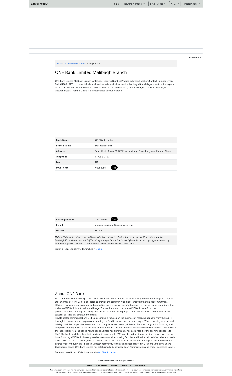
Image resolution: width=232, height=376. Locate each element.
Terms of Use (140, 365)
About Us (114, 365)
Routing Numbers (133, 3)
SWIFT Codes (157, 3)
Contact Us (126, 365)
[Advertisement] (116, 27)
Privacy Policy (101, 365)
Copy (114, 167)
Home (59, 63)
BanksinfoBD (39, 4)
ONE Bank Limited (71, 63)
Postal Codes (191, 3)
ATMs (174, 3)
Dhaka (82, 63)
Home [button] (116, 3)
